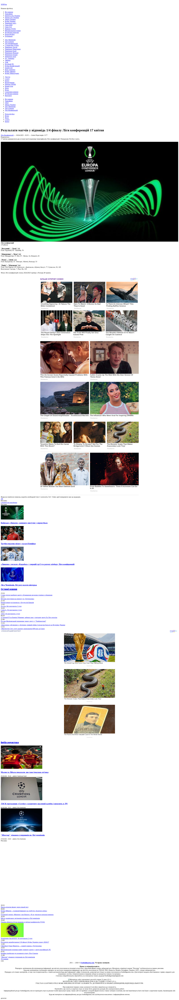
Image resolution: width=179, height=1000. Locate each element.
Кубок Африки (10, 71)
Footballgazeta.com (87, 963)
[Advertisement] (16, 873)
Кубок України (10, 21)
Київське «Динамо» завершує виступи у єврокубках (24, 523)
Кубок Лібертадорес (12, 73)
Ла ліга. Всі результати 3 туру (11, 606)
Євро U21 (8, 27)
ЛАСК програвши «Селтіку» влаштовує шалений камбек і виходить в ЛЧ (34, 804)
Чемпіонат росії (10, 56)
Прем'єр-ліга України (12, 16)
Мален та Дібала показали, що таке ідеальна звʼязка (24, 772)
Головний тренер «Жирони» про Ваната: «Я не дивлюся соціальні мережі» (27, 914)
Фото (7, 88)
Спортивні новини (11, 92)
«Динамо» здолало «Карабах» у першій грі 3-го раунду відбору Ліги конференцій (37, 564)
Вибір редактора (10, 742)
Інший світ (9, 68)
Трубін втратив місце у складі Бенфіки (18, 544)
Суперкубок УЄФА (12, 45)
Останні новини (9, 589)
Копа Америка (10, 70)
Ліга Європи (9, 42)
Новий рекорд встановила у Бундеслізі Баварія (17, 602)
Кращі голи (9, 86)
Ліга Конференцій (11, 43)
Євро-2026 (8, 25)
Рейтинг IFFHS (10, 84)
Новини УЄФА (10, 29)
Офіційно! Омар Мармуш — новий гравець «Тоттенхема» (21, 946)
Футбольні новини (11, 94)
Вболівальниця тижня (13, 31)
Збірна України (10, 19)
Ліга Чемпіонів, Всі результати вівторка (19, 585)
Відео (7, 90)
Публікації (8, 36)
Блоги (7, 81)
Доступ (7, 77)
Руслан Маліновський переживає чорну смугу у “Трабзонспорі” (23, 621)
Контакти (8, 95)
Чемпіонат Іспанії (11, 55)
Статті (7, 79)
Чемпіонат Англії (11, 47)
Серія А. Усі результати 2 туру (11, 610)
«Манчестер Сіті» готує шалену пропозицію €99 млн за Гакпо (23, 629)
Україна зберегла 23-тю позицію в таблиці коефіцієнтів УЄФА (23, 922)
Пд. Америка (9, 58)
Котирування (9, 82)
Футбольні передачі (12, 32)
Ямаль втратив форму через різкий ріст (14, 907)
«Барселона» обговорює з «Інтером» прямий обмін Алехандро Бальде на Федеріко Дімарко (33, 625)
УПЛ (6, 103)
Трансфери (9, 14)
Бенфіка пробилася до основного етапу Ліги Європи (19, 953)
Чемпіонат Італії (10, 51)
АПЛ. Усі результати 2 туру (10, 614)
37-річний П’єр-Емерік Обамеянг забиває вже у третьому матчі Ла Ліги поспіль (29, 617)
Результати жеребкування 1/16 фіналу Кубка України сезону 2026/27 (25, 942)
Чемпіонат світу (10, 23)
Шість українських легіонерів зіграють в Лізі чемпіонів (20, 918)
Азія (6, 62)
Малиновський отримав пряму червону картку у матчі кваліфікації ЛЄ (26, 950)
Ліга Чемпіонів (10, 40)
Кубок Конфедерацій (12, 66)
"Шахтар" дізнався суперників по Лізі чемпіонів (23, 835)
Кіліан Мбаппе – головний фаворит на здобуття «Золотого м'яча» (24, 911)
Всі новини (9, 12)
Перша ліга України (12, 17)
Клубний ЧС (9, 64)
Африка (7, 60)
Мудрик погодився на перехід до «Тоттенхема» (17, 599)
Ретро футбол (10, 34)
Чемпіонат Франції (11, 53)
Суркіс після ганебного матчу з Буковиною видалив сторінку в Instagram (26, 595)
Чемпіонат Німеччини (13, 49)
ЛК (2, 499)
